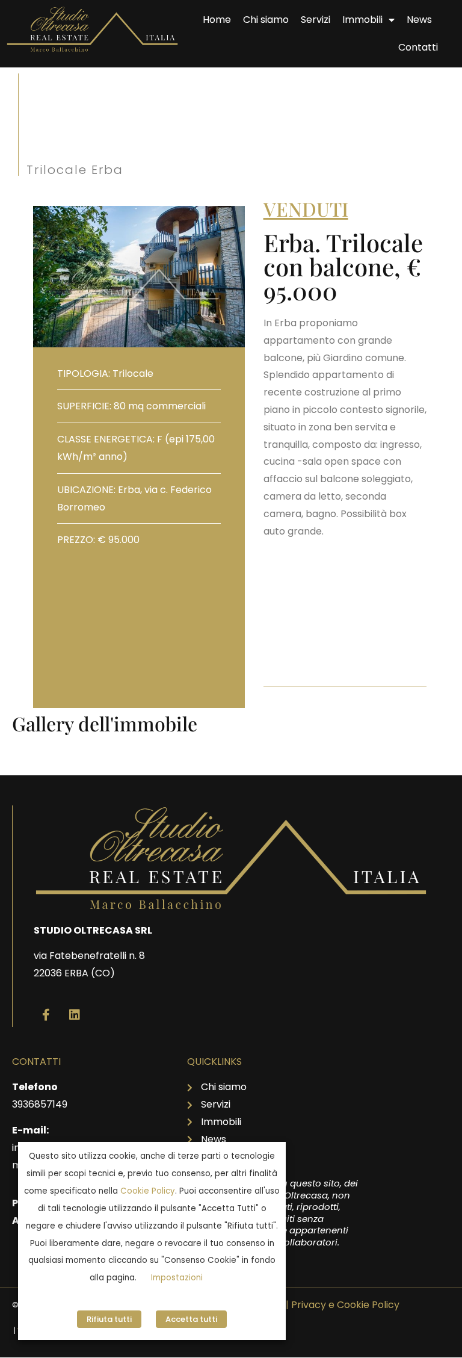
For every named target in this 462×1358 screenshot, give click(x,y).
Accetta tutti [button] (191, 1319)
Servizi (315, 19)
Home (217, 19)
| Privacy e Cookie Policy (342, 1305)
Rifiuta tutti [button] (109, 1319)
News (419, 19)
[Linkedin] (75, 1015)
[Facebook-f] (46, 1015)
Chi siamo (266, 19)
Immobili (362, 19)
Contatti (418, 47)
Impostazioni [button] (177, 1277)
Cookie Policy (147, 1191)
